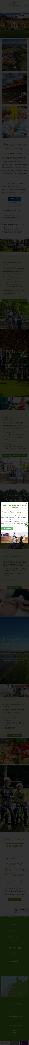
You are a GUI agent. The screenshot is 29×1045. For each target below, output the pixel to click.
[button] (26, 503)
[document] (14, 522)
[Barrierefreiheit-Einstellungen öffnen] (27, 524)
